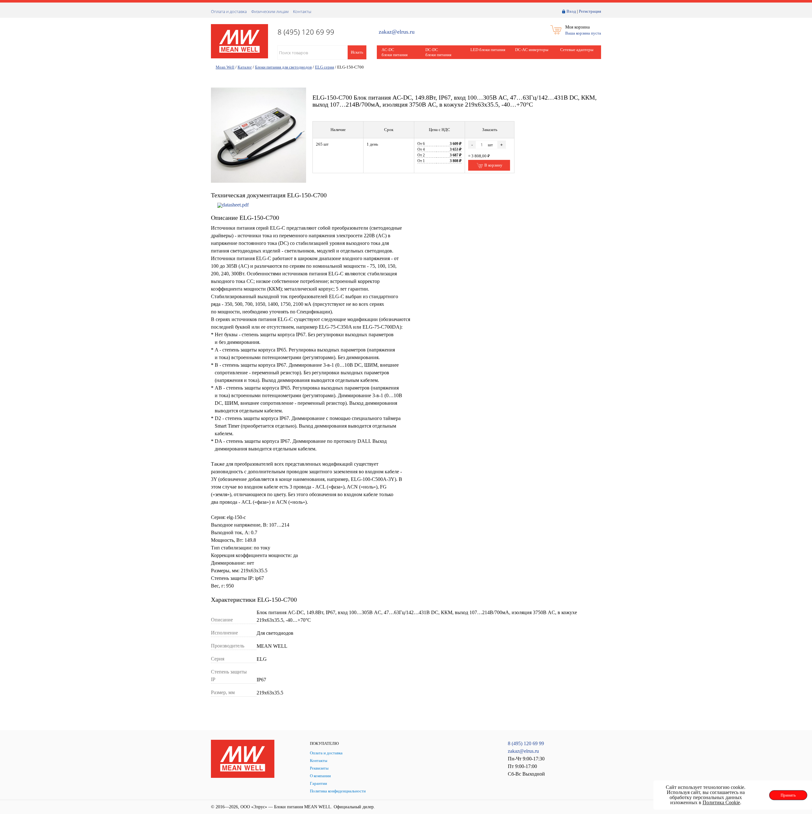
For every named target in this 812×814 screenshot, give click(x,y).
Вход (571, 11)
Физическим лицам (270, 11)
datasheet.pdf (235, 204)
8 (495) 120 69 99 (526, 743)
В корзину (492, 165)
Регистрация (590, 11)
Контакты (302, 11)
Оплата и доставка (229, 11)
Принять (788, 795)
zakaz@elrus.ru (397, 32)
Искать (357, 52)
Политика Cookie (721, 802)
